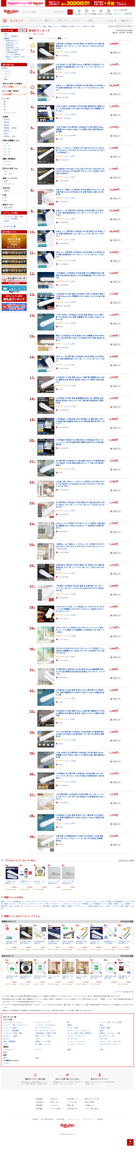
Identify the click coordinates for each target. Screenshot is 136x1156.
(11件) (98, 984)
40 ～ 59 (7, 155)
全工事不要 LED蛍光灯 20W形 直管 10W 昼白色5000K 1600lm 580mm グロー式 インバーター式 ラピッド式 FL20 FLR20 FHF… (80, 504)
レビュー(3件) (69, 156)
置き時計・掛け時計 (51, 906)
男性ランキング (50, 20)
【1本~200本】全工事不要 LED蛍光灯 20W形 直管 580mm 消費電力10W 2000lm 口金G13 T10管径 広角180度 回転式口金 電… (80, 755)
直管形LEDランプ (12, 41)
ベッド (9, 902)
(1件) (27, 889)
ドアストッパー (81, 906)
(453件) (42, 949)
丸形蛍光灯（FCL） (13, 48)
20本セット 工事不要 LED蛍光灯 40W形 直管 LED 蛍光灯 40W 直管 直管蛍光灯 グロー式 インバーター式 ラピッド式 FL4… (80, 233)
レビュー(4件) (69, 219)
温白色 (6, 131)
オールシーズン (10, 113)
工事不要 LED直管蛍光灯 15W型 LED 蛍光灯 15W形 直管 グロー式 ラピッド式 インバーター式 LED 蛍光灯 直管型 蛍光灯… (79, 838)
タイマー (7, 164)
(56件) (70, 949)
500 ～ (6, 171)
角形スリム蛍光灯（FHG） (16, 57)
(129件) (127, 949)
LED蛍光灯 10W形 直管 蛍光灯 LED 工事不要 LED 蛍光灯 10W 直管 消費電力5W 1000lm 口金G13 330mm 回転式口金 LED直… (80, 692)
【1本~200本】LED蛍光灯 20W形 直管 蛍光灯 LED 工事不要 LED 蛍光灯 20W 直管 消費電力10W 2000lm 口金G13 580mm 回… (80, 317)
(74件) (42, 984)
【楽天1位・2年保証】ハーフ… (67, 977)
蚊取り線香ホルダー (96, 906)
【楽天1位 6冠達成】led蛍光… (68, 942)
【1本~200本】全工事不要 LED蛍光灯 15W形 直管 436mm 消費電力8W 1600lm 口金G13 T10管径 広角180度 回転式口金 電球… (80, 129)
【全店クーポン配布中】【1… (11, 882)
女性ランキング (63, 20)
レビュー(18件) (70, 594)
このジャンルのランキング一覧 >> (120, 26)
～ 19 (6, 143)
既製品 (6, 191)
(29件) (70, 984)
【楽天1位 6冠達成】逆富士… (11, 942)
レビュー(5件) (69, 177)
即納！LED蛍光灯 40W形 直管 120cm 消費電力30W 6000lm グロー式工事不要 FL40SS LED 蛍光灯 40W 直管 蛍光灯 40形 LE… (80, 338)
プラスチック (9, 184)
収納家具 (17, 902)
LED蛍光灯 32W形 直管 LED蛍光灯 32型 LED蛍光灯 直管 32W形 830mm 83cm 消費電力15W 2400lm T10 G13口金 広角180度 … (80, 296)
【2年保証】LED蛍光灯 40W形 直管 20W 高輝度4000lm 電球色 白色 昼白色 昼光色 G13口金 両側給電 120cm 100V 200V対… (80, 275)
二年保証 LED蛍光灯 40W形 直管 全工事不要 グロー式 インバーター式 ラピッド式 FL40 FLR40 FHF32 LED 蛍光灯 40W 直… (80, 588)
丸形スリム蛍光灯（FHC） (16, 50)
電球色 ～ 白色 (9, 136)
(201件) (85, 949)
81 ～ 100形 (8, 87)
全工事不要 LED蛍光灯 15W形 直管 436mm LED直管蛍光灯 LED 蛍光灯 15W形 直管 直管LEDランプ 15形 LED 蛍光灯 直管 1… (80, 463)
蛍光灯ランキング (39, 30)
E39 (5, 201)
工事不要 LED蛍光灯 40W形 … (25, 942)
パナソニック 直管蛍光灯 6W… (68, 882)
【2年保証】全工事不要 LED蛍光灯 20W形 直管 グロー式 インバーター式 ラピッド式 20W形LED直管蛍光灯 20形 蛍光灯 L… (80, 775)
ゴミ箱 (16, 906)
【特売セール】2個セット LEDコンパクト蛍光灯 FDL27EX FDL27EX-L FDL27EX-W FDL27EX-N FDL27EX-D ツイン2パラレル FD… (80, 546)
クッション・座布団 (80, 904)
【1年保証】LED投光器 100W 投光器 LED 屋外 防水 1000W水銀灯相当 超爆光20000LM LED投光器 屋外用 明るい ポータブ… (80, 421)
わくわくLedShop (63, 618)
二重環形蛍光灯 (12, 52)
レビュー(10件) (70, 615)
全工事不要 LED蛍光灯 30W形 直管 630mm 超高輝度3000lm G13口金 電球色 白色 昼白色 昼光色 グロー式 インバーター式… (80, 671)
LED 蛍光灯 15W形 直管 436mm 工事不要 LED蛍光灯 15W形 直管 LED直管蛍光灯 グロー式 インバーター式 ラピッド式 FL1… (80, 66)
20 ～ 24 (7, 146)
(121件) (56, 949)
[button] (86, 12)
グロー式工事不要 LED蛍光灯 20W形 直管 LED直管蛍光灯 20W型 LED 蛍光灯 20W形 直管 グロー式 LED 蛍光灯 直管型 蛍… (80, 734)
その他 (8, 59)
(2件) (126, 984)
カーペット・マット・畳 (38, 904)
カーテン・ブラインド (18, 904)
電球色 (6, 125)
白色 (5, 134)
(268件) (14, 984)
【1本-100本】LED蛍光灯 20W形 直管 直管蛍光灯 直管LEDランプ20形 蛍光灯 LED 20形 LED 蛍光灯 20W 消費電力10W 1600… (80, 108)
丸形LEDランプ (11, 43)
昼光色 (6, 122)
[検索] (70, 12)
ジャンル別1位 (88, 20)
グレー (6, 77)
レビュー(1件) (69, 94)
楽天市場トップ (8, 26)
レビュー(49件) (70, 115)
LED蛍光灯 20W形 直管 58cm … (53, 942)
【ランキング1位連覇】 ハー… (54, 977)
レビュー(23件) (70, 740)
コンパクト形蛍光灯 (13, 54)
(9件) (27, 984)
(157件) (14, 949)
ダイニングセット (92, 902)
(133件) (113, 949)
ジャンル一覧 (111, 20)
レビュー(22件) (70, 302)
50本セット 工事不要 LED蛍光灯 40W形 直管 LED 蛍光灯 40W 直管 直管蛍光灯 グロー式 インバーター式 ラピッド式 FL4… (80, 87)
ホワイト (7, 71)
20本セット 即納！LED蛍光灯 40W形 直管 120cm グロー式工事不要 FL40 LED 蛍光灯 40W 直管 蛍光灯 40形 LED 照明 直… (80, 192)
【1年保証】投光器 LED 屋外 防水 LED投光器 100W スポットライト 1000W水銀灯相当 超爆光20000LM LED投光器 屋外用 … (80, 442)
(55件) (84, 984)
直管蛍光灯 (10, 45)
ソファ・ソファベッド (59, 902)
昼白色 (6, 120)
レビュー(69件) (70, 135)
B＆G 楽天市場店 (63, 55)
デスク (33, 902)
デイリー (52, 38)
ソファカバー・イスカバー (60, 904)
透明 (5, 79)
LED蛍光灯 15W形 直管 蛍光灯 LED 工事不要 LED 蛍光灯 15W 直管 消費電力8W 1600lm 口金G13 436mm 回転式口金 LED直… (80, 817)
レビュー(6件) (69, 511)
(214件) (14, 889)
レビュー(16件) (70, 386)
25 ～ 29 (7, 152)
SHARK (60, 76)
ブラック (7, 74)
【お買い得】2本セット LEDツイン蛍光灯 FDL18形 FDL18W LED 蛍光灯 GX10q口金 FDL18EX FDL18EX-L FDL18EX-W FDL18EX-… (80, 483)
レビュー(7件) (69, 469)
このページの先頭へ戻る (124, 992)
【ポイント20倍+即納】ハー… (81, 977)
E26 (5, 198)
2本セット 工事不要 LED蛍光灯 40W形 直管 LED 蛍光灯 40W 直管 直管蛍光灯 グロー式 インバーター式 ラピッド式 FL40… (80, 254)
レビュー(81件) (70, 323)
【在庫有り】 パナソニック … (25, 882)
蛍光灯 (72, 26)
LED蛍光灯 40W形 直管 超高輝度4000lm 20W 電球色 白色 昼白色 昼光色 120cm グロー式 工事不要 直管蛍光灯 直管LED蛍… (80, 400)
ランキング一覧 (10, 227)
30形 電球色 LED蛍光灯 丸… (124, 977)
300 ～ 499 (8, 174)
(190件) (28, 949)
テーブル (25, 902)
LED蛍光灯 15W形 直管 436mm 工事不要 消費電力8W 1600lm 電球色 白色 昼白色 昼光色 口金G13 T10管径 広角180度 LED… (80, 379)
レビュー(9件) (69, 719)
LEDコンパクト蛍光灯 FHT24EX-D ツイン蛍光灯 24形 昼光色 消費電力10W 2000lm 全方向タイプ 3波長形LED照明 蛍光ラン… (80, 525)
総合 (6, 34)
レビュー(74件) (70, 260)
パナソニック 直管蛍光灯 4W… (53, 882)
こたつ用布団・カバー (98, 904)
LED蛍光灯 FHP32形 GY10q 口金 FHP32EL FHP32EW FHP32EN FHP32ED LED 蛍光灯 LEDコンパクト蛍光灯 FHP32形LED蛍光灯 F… (80, 171)
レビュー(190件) (70, 52)
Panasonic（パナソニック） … (39, 882)
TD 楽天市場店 (62, 531)
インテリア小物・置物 (119, 906)
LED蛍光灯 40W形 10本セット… (82, 942)
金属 (5, 181)
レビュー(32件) (70, 73)
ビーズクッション (76, 902)
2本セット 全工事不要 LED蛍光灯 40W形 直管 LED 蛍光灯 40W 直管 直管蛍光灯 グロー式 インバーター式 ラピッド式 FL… (80, 358)
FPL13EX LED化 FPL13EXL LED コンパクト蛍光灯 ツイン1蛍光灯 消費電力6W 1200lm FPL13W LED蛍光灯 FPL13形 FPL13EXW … (80, 650)
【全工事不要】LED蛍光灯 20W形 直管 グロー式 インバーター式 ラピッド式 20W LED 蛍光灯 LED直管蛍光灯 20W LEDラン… (80, 796)
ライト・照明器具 (60, 26)
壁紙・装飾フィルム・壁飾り (120, 904)
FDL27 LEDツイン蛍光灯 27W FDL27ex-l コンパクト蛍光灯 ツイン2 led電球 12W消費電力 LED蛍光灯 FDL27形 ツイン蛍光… (80, 629)
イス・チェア (43, 902)
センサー (7, 161)
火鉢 (107, 906)
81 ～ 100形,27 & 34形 (86, 26)
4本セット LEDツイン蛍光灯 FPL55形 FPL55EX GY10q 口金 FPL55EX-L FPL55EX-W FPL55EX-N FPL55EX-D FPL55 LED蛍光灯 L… (80, 150)
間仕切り (4, 906)
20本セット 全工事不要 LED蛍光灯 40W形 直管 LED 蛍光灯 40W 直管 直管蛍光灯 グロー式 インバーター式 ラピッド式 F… (79, 212)
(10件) (42, 889)
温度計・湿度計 (67, 906)
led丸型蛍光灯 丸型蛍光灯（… (25, 977)
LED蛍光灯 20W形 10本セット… (124, 942)
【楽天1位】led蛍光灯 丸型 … (12, 977)
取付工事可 (8, 208)
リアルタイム (75, 20)
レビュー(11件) (70, 406)
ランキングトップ (36, 20)
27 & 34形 (8, 94)
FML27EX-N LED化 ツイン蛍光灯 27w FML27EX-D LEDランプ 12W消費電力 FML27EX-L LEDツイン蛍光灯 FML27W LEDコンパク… (80, 609)
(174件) (56, 984)
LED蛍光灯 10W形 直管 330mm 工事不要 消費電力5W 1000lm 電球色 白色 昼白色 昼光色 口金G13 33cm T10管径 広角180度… (80, 713)
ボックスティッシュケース (31, 906)
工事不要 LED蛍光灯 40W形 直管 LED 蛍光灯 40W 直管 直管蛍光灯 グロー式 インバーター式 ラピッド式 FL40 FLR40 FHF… (80, 46)
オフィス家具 (106, 902)
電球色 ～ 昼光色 (10, 128)
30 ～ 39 (7, 149)
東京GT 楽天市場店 (64, 118)
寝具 (2, 902)
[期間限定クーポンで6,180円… (110, 942)
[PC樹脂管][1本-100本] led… (40, 942)
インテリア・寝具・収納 (41, 26)
